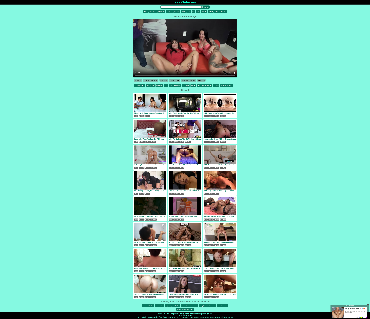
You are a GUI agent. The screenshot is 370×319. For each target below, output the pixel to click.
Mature (203, 11)
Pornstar (159, 85)
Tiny (188, 11)
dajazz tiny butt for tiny (172, 306)
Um (166, 85)
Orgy (183, 11)
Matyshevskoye (226, 85)
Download (201, 80)
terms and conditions (193, 313)
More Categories (220, 11)
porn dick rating (222, 306)
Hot (198, 11)
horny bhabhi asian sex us (208, 306)
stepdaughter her (148, 306)
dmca (204, 313)
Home (146, 11)
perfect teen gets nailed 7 (185, 309)
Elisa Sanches (175, 85)
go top (209, 313)
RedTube (161, 11)
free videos (187, 315)
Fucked (176, 11)
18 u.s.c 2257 (168, 313)
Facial (211, 11)
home (160, 313)
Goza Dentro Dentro (204, 85)
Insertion (153, 11)
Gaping (169, 11)
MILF (193, 85)
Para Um (186, 85)
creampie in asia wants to (189, 306)
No (193, 11)
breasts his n (159, 306)
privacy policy (179, 313)
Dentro (216, 85)
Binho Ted (150, 85)
